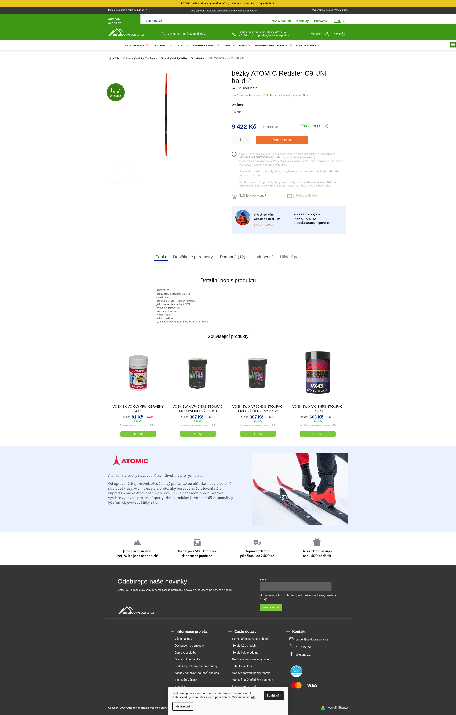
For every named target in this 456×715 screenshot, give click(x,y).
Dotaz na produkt (264, 224)
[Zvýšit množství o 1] (247, 140)
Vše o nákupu (281, 21)
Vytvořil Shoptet (338, 707)
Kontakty (302, 21)
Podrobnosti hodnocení (276, 95)
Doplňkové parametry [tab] (193, 257)
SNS (195, 321)
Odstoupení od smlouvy (189, 645)
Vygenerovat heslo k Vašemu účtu (330, 10)
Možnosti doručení (307, 195)
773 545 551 (247, 35)
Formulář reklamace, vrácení (250, 638)
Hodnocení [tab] (262, 257)
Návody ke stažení (244, 686)
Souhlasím (274, 695)
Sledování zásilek (186, 679)
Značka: (301, 95)
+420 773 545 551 (304, 218)
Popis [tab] (161, 257)
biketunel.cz (154, 21)
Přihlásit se (271, 607)
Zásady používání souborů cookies (197, 673)
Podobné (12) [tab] (232, 257)
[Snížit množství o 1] (234, 140)
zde (253, 697)
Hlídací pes (290, 257)
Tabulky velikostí (242, 666)
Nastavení (182, 706)
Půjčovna (320, 21)
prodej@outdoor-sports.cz (274, 35)
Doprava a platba (185, 652)
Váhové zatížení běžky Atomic (251, 673)
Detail (138, 434)
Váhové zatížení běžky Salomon (252, 679)
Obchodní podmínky (187, 659)
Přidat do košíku (281, 140)
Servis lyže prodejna (245, 645)
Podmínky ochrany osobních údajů (196, 666)
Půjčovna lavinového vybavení (251, 659)
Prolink (204, 321)
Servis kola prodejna (245, 652)
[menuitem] (137, 44)
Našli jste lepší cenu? (252, 195)
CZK (337, 21)
